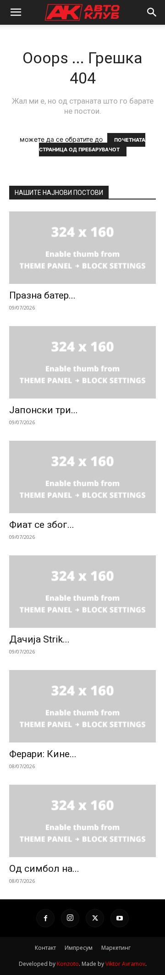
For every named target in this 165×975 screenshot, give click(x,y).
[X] (95, 918)
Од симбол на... (44, 868)
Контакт (45, 948)
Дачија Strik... (39, 639)
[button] (15, 12)
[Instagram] (70, 918)
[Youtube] (119, 918)
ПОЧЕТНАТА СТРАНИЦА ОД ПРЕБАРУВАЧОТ (92, 145)
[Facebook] (45, 918)
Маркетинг (116, 948)
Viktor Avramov (125, 964)
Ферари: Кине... (43, 753)
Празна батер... (42, 295)
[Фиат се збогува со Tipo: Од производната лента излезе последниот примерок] (82, 477)
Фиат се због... (41, 524)
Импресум (79, 948)
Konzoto (68, 964)
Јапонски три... (43, 409)
